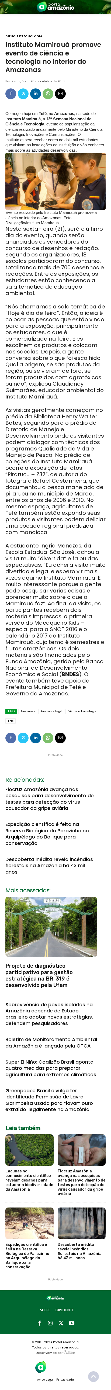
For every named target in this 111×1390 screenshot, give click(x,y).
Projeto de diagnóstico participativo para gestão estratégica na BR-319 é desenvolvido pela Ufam (39, 975)
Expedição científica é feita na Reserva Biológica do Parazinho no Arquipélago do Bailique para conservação (47, 833)
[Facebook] (10, 93)
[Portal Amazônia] (55, 6)
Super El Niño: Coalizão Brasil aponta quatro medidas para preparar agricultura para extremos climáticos (50, 1068)
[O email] (60, 93)
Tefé (10, 721)
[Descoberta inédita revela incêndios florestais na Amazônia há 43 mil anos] (82, 1223)
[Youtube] (72, 1324)
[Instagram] (50, 1324)
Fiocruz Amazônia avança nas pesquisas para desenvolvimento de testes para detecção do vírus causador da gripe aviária (49, 798)
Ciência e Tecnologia (23, 36)
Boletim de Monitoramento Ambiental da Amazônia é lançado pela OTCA (51, 1042)
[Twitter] (23, 93)
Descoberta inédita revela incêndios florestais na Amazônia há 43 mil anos (49, 865)
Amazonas (27, 711)
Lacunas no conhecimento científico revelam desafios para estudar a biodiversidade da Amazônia (29, 1180)
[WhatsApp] (48, 93)
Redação (19, 81)
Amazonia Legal (51, 711)
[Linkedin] (35, 93)
